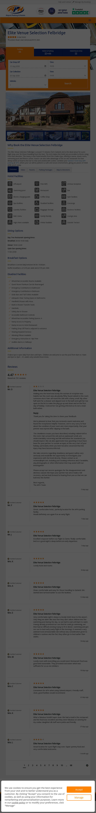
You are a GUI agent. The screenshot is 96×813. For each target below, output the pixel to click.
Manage (79, 797)
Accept (79, 789)
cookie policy (18, 802)
